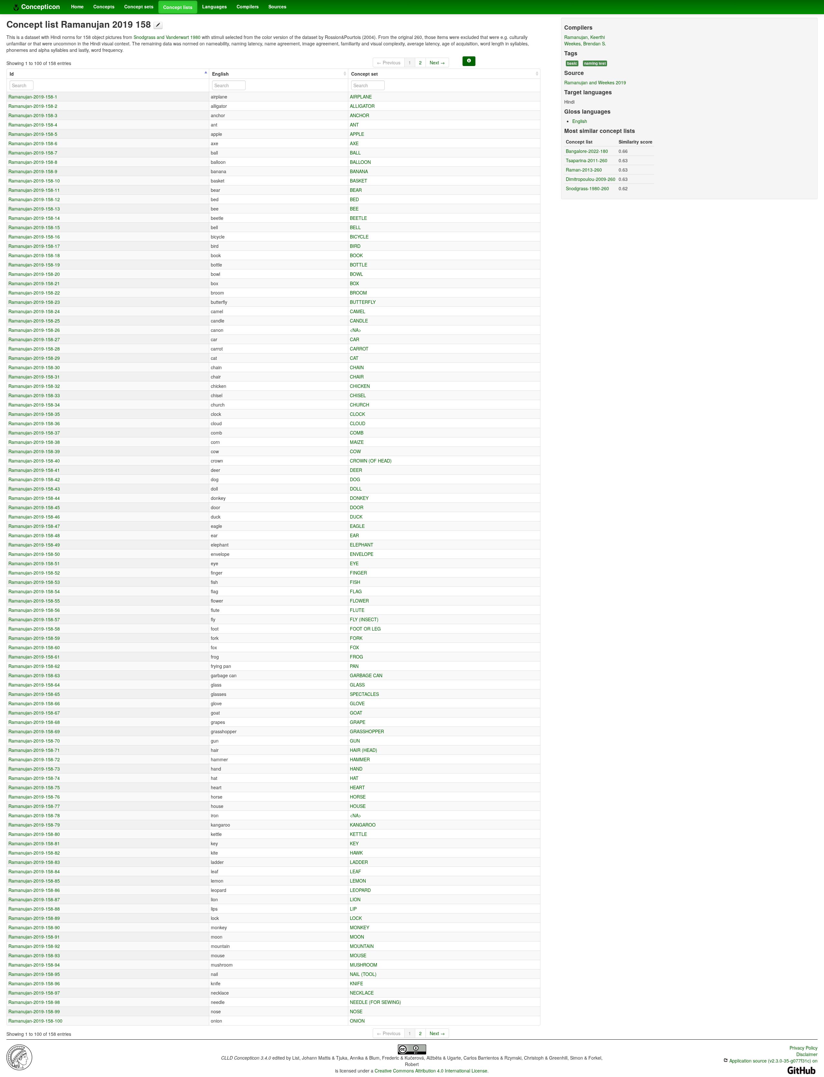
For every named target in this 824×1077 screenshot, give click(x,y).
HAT (354, 778)
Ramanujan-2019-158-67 (34, 712)
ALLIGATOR (362, 106)
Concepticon (39, 6)
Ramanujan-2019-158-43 (34, 488)
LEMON (358, 880)
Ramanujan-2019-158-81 (34, 843)
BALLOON (360, 162)
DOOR (356, 507)
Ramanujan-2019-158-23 (34, 302)
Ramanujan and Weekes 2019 (595, 82)
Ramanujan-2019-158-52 (34, 572)
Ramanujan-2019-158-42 (34, 479)
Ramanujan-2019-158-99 (34, 1011)
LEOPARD (360, 890)
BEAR (356, 190)
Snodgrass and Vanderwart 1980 (167, 37)
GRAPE (357, 722)
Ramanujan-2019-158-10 (34, 180)
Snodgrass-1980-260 (587, 188)
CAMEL (357, 311)
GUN (355, 740)
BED (354, 199)
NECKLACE (362, 992)
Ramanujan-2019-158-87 (34, 899)
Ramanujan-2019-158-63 (34, 675)
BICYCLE (359, 236)
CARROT (359, 348)
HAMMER (360, 759)
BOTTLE (358, 264)
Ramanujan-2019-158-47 (34, 526)
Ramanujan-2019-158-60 (34, 647)
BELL (355, 227)
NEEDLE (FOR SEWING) (375, 1002)
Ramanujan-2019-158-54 (34, 591)
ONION (357, 1020)
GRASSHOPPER (367, 731)
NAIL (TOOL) (363, 974)
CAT (354, 358)
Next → (437, 62)
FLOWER (359, 600)
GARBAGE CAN (366, 675)
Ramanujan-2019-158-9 (32, 171)
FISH (355, 582)
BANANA (359, 171)
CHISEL (358, 395)
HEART (357, 787)
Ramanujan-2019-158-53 (34, 582)
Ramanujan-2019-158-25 (34, 320)
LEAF (355, 871)
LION (355, 899)
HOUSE (358, 806)
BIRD (355, 246)
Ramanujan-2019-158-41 (34, 470)
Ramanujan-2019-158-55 (34, 600)
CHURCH (359, 404)
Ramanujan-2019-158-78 (34, 815)
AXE (354, 143)
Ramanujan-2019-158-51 (34, 563)
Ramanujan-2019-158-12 (34, 199)
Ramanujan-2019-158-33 (34, 395)
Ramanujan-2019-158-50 (34, 554)
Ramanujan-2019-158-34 (34, 404)
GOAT (356, 712)
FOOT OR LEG (365, 628)
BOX (354, 283)
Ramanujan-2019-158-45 (34, 507)
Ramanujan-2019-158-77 (34, 806)
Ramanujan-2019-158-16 (34, 236)
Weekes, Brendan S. (585, 43)
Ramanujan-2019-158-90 (34, 927)
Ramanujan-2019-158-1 (32, 96)
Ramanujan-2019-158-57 (34, 619)
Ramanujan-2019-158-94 (34, 964)
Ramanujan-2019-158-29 (34, 358)
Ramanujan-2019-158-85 (34, 880)
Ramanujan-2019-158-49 (34, 544)
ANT (354, 124)
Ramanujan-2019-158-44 (34, 498)
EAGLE (357, 526)
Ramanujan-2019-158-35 (34, 414)
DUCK (356, 516)
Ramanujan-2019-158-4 (32, 124)
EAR (354, 535)
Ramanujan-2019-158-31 (34, 376)
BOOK (356, 255)
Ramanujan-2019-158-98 (34, 1002)
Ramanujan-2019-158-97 (34, 992)
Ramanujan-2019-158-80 (34, 834)
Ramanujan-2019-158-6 (32, 143)
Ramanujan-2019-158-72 (34, 759)
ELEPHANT (361, 544)
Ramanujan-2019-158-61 (34, 656)
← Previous (388, 62)
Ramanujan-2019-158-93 (34, 955)
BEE (354, 208)
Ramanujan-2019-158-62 (34, 666)
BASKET (358, 180)
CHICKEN (360, 386)
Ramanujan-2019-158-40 (34, 460)
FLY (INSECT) (364, 619)
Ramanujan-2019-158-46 (34, 516)
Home (77, 6)
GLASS (357, 684)
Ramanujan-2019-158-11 (34, 190)
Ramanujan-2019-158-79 (34, 824)
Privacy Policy (804, 1047)
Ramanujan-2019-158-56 (34, 610)
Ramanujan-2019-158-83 (34, 862)
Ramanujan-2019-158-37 (34, 432)
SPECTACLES (364, 694)
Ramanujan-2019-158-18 (34, 255)
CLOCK (357, 414)
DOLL (356, 488)
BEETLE (358, 218)
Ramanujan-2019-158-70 (34, 740)
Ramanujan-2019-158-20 (34, 274)
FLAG (356, 591)
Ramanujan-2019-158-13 (34, 208)
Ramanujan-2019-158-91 (34, 936)
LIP (353, 908)
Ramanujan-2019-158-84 (34, 871)
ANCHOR (359, 115)
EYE (354, 563)
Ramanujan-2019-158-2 (32, 106)
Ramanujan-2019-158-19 (34, 264)
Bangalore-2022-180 (587, 151)
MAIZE (357, 442)
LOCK (356, 918)
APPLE (357, 134)
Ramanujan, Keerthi (584, 37)
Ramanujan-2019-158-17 (34, 246)
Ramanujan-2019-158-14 (34, 218)
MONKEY (359, 927)
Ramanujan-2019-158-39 (34, 451)
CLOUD (357, 423)
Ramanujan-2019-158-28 (34, 348)
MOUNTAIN (362, 946)
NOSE (356, 1011)
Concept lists (177, 7)
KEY (354, 843)
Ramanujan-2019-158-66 (34, 703)
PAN (354, 666)
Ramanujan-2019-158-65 (34, 694)
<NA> (355, 330)
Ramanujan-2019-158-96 (34, 983)
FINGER (358, 572)
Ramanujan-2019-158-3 (32, 115)
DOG (355, 479)
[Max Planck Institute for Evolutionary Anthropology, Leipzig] (19, 1057)
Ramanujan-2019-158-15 (34, 227)
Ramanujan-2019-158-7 (32, 152)
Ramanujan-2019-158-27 (34, 339)
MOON (357, 936)
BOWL (356, 274)
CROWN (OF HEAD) (371, 460)
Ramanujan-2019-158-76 (34, 796)
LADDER (359, 862)
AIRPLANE (361, 96)
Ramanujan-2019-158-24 (34, 311)
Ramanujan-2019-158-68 (34, 722)
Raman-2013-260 (584, 169)
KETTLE (358, 834)
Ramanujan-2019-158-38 (34, 442)
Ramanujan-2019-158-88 (34, 908)
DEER (356, 470)
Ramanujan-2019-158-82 (34, 852)
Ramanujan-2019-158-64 (34, 684)
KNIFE (356, 983)
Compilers (248, 6)
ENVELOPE (361, 554)
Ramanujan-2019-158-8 (32, 162)
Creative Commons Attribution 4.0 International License (431, 1070)
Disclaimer (807, 1054)
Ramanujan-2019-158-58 (34, 628)
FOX (354, 647)
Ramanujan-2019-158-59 (34, 638)
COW (355, 451)
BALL (355, 152)
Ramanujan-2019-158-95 (34, 974)
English (220, 73)
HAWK (356, 852)
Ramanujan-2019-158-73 (34, 768)
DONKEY (359, 498)
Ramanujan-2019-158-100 (35, 1020)
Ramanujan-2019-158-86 (34, 890)
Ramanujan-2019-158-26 (34, 330)
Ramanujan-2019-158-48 (34, 535)
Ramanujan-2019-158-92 (34, 946)
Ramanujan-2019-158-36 (34, 423)
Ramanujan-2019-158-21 (34, 283)
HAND (356, 768)
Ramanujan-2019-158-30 (34, 367)
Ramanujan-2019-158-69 (34, 731)
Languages (214, 6)
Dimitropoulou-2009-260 (590, 179)
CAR (354, 339)
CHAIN (357, 367)
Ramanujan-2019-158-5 (32, 134)
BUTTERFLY (363, 302)
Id (12, 73)
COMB (356, 432)
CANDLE (359, 320)
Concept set (364, 73)
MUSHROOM (363, 964)
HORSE (358, 796)
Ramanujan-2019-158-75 (34, 787)
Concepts (104, 6)
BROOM (358, 292)
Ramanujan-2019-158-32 (34, 386)
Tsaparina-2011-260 (586, 160)
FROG (356, 656)
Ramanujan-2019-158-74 (34, 778)
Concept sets (139, 6)
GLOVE (357, 703)
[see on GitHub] (158, 25)
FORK (356, 638)
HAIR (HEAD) (363, 750)
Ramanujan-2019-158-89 (34, 918)
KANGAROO (363, 824)
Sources (277, 6)
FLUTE (357, 610)
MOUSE (358, 955)
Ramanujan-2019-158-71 (34, 750)
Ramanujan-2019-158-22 (34, 292)
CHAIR (357, 376)
